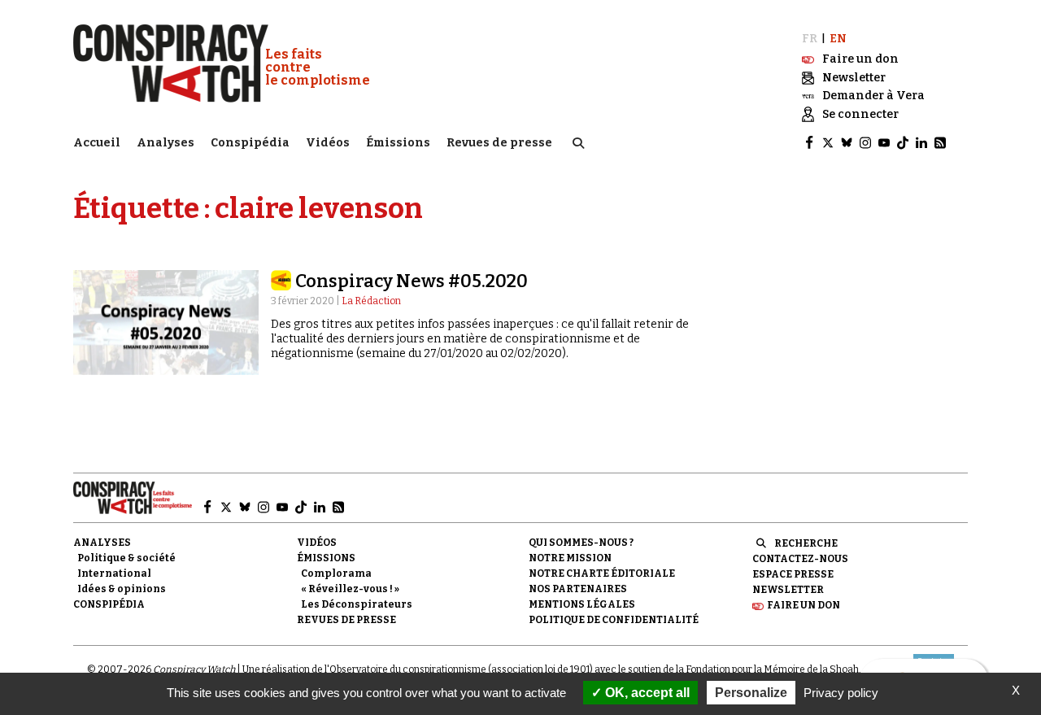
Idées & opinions (121, 589)
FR (809, 39)
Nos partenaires (578, 589)
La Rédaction (371, 301)
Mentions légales (582, 604)
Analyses (165, 143)
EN (838, 39)
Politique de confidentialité (614, 620)
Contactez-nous (800, 559)
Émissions (398, 143)
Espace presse (793, 574)
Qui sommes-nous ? (581, 542)
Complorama (336, 573)
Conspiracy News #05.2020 (411, 281)
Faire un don (803, 605)
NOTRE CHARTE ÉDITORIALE (602, 573)
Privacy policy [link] (841, 693)
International (114, 573)
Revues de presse (499, 143)
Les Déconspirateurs (356, 604)
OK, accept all (646, 693)
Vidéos (328, 143)
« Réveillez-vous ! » (350, 589)
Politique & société (126, 558)
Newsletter (788, 589)
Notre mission (570, 558)
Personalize (751, 693)
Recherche (806, 543)
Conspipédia (250, 143)
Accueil (96, 143)
